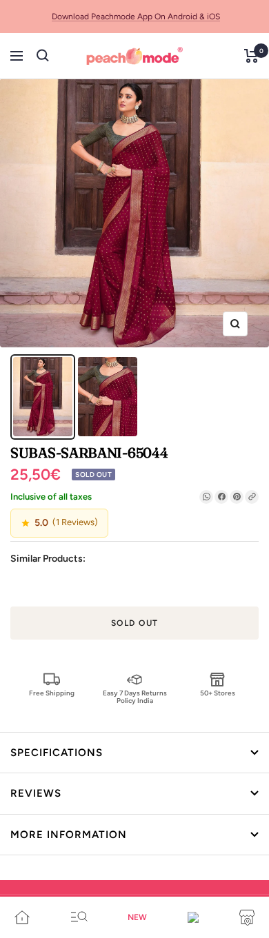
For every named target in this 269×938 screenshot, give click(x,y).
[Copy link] (252, 497)
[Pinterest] (236, 497)
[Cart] (251, 56)
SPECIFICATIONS (56, 752)
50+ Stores (217, 693)
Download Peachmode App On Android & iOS (136, 16)
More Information (68, 834)
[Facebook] (221, 497)
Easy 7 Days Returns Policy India (135, 696)
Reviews (35, 793)
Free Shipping (51, 693)
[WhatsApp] (206, 497)
